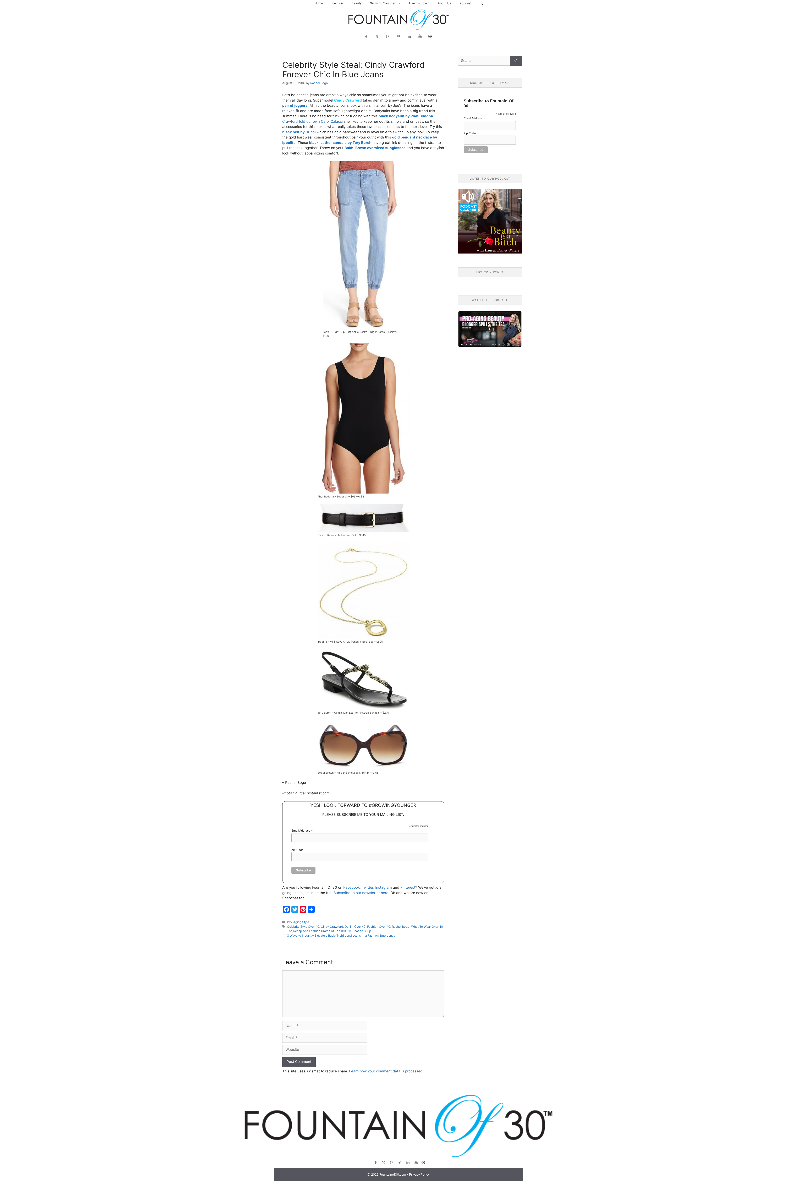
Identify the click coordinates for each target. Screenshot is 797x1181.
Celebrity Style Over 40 (303, 926)
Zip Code (297, 849)
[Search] (516, 61)
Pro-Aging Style (298, 922)
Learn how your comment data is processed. (386, 1071)
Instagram (383, 887)
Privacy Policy (419, 1174)
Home (318, 3)
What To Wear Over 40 (427, 926)
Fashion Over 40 (378, 926)
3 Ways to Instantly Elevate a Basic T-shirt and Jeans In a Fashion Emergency (341, 935)
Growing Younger (383, 3)
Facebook (351, 887)
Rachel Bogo (401, 926)
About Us (444, 3)
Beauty (356, 3)
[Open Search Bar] (481, 3)
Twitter (367, 887)
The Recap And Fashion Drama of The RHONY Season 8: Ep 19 (331, 931)
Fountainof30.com (392, 1174)
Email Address (302, 831)
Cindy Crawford (332, 926)
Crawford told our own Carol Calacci (312, 121)
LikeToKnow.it (419, 3)
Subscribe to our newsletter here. (361, 893)
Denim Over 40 (355, 926)
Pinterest (407, 887)
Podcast (465, 3)
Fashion (337, 3)
